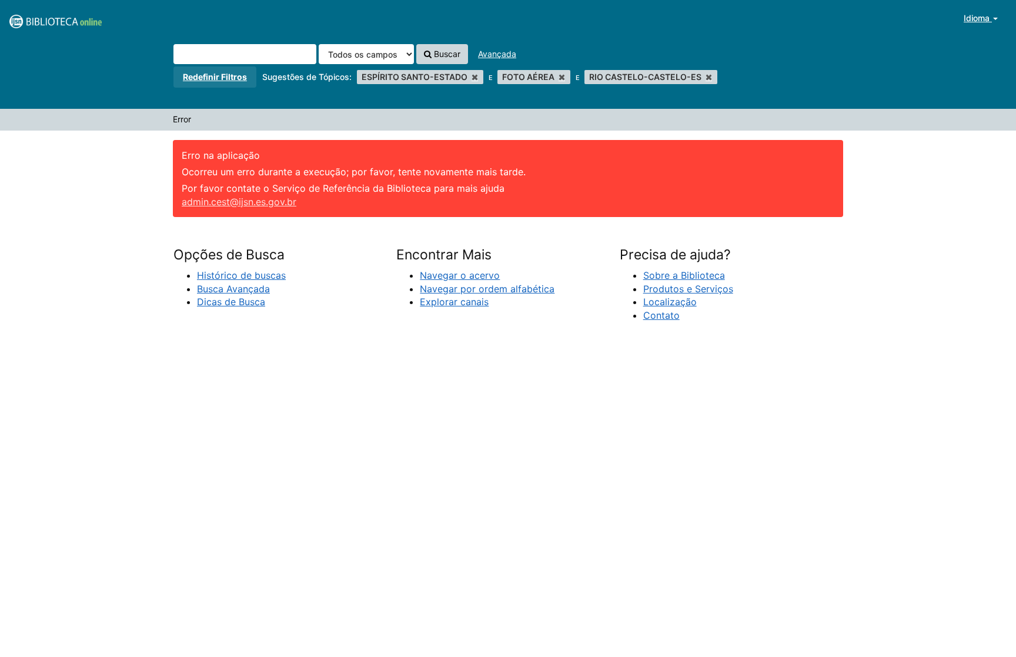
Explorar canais (454, 302)
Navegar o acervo (460, 275)
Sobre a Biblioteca (684, 275)
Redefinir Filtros (215, 77)
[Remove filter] (475, 77)
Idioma (978, 18)
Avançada (497, 54)
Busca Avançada (233, 289)
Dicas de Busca (231, 302)
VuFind (38, 18)
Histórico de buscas (241, 275)
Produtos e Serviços (688, 289)
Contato (661, 315)
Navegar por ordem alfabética (487, 289)
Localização (670, 302)
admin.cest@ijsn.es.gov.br (239, 202)
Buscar (446, 54)
